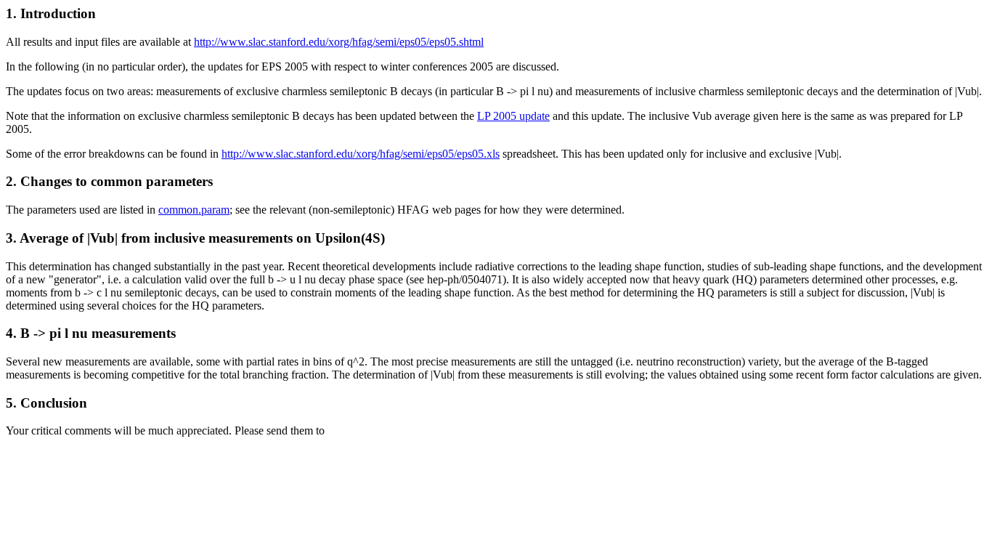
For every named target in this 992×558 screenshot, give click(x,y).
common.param (193, 209)
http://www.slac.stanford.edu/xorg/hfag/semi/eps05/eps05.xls (360, 153)
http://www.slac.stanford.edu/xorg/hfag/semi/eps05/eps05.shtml (339, 42)
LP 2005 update (513, 116)
